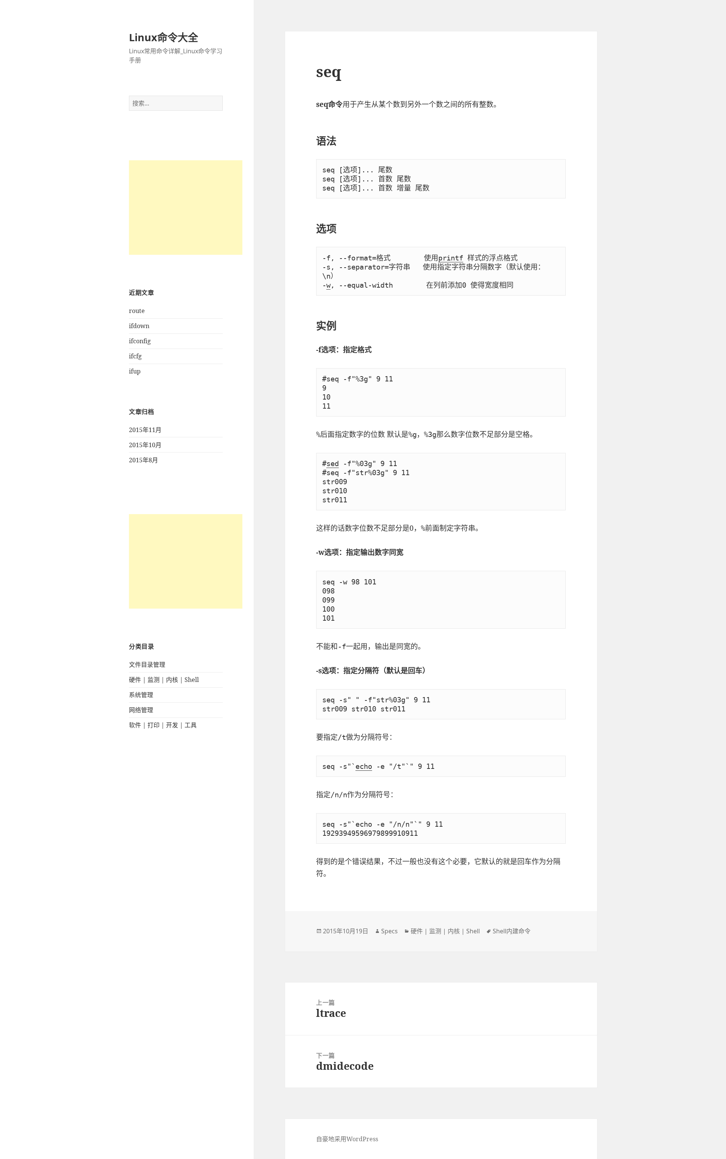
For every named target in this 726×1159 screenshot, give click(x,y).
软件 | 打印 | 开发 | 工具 (163, 725)
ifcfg (135, 356)
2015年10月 (145, 445)
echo (363, 766)
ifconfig (140, 341)
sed (332, 463)
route (137, 311)
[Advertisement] (185, 207)
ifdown (139, 326)
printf (450, 258)
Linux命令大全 (163, 37)
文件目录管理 (147, 664)
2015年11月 (145, 430)
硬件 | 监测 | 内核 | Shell (164, 680)
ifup (135, 371)
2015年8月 (143, 460)
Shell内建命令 (512, 931)
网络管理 (141, 710)
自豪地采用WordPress (347, 1139)
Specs (389, 931)
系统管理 (141, 695)
